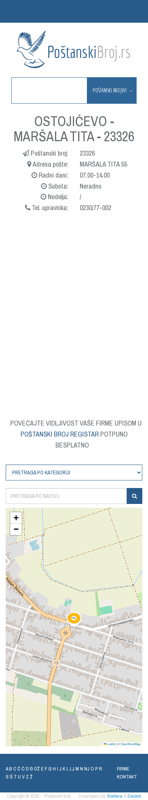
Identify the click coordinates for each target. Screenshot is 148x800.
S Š (9, 776)
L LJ (70, 769)
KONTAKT (127, 776)
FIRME (123, 769)
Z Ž (29, 776)
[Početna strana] (74, 49)
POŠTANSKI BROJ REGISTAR (59, 434)
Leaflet (110, 744)
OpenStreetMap (130, 744)
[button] (74, 619)
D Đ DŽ (33, 769)
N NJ (85, 769)
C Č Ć (19, 769)
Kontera (114, 796)
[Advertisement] (74, 306)
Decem (134, 796)
